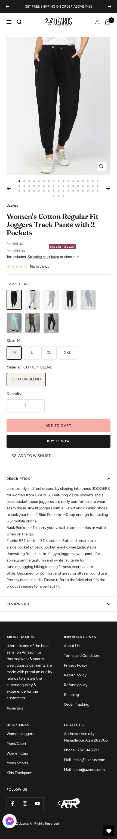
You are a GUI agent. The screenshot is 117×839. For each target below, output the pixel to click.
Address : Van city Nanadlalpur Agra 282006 (86, 737)
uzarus (12, 205)
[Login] (97, 22)
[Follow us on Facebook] (13, 803)
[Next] (108, 188)
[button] (9, 822)
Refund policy (75, 685)
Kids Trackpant (19, 773)
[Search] (19, 22)
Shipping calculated (43, 257)
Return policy (75, 675)
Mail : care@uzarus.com (84, 769)
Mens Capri (16, 743)
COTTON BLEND (26, 379)
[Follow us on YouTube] (37, 803)
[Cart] (107, 22)
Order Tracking (76, 704)
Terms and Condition (81, 655)
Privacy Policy (75, 665)
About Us (72, 646)
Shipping (71, 694)
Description (18, 479)
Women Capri (18, 753)
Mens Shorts (17, 763)
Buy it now (58, 441)
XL (49, 352)
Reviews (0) (18, 604)
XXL (67, 352)
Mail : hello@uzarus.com (84, 760)
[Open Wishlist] (108, 830)
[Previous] (9, 188)
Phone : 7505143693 (81, 750)
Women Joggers (20, 733)
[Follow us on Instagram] (25, 803)
